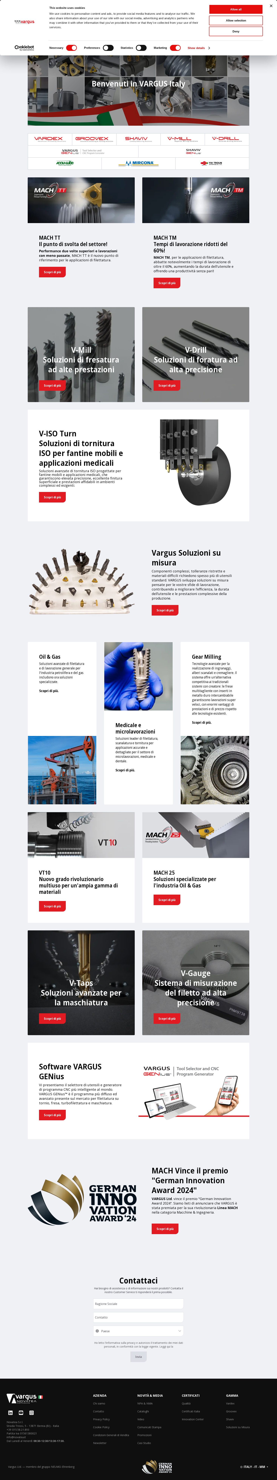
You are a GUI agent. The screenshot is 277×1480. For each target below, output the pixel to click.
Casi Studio (144, 1443)
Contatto (98, 1411)
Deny (236, 31)
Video (140, 1419)
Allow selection (236, 20)
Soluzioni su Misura (238, 1427)
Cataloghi (143, 1411)
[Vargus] (50, 1399)
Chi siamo (99, 1403)
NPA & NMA (145, 1403)
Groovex (231, 1411)
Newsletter (99, 1443)
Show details (196, 48)
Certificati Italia (191, 1411)
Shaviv (230, 1419)
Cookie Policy (101, 1427)
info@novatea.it (16, 1437)
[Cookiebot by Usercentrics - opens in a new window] (24, 48)
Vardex (230, 1403)
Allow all (236, 9)
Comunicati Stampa (149, 1427)
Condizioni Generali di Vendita (111, 1435)
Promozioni (144, 1435)
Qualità (186, 1403)
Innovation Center (193, 1419)
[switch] (108, 48)
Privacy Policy (101, 1419)
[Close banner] (271, 6)
